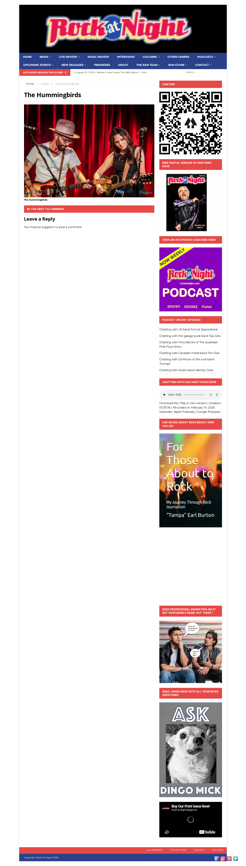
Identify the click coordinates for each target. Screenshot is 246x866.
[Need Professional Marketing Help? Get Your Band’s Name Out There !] (190, 680)
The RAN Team (147, 65)
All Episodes (154, 850)
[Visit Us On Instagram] (223, 859)
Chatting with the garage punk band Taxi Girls (189, 336)
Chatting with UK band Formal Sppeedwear (188, 329)
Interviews (126, 57)
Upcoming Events (37, 65)
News (44, 57)
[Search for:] (203, 72)
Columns (150, 57)
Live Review (68, 57)
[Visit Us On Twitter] (235, 859)
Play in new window (193, 403)
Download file (168, 403)
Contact (202, 65)
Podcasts (205, 57)
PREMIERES (102, 65)
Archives (217, 850)
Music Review (98, 57)
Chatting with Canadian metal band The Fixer (189, 353)
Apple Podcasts (184, 412)
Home (27, 57)
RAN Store (176, 65)
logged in (48, 227)
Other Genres (178, 57)
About (123, 65)
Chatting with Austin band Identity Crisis (186, 370)
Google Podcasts (208, 412)
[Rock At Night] (123, 50)
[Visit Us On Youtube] (229, 859)
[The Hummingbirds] (89, 195)
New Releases (72, 65)
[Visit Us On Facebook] (216, 859)
